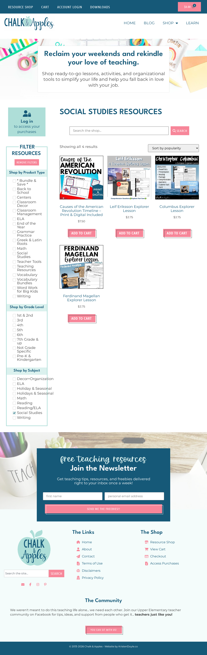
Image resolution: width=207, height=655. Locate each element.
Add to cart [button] (81, 233)
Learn (192, 23)
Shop (168, 23)
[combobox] (26, 573)
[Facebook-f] (30, 584)
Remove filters (27, 162)
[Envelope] (23, 584)
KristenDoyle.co (128, 646)
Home (130, 23)
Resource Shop (20, 7)
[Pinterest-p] (45, 584)
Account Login (69, 7)
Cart (45, 7)
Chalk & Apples (93, 646)
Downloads (100, 7)
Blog (149, 23)
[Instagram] (38, 584)
